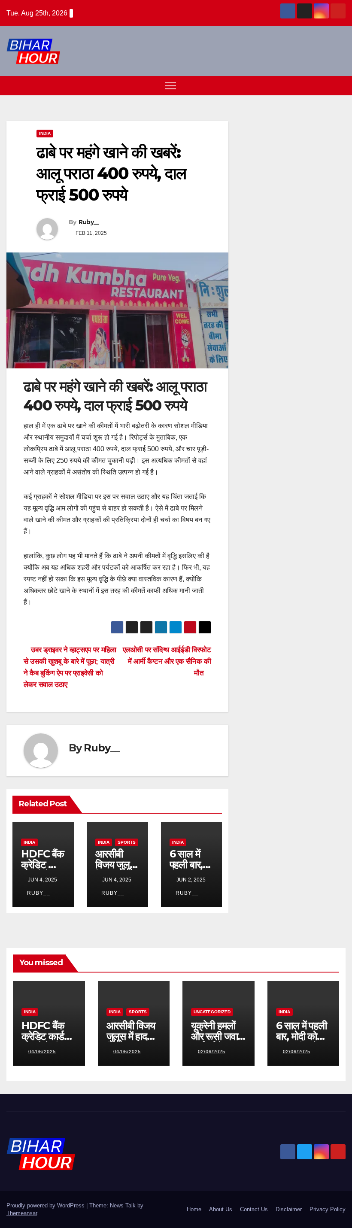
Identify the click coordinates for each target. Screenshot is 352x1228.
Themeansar (21, 1213)
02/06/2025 (211, 1051)
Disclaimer (289, 1209)
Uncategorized (212, 1011)
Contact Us (254, 1209)
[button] (324, 85)
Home (194, 1209)
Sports (127, 842)
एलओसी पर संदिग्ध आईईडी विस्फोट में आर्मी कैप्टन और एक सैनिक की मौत (167, 661)
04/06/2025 (42, 1051)
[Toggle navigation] (170, 85)
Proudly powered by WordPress (46, 1205)
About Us (220, 1209)
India (45, 133)
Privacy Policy (328, 1209)
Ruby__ (89, 222)
